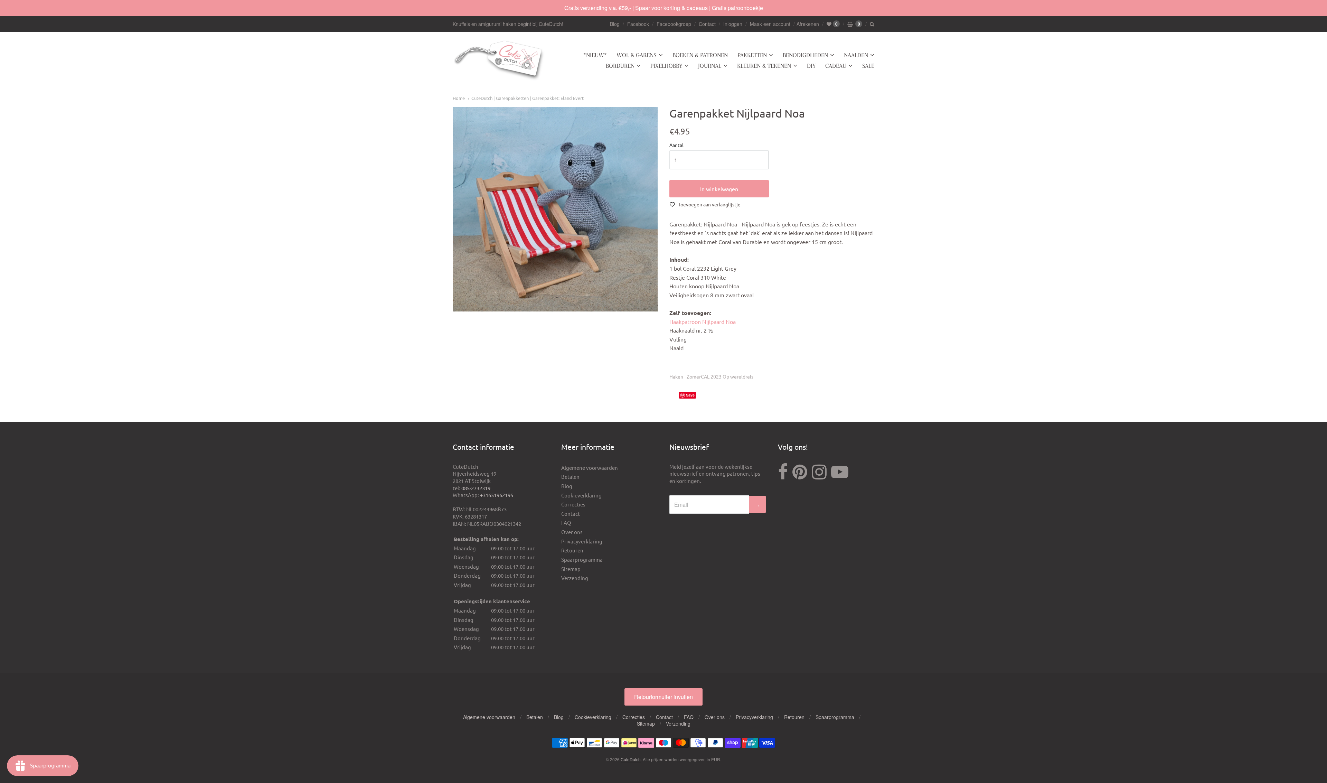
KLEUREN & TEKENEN (764, 65)
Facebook (638, 23)
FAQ (566, 522)
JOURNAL (709, 65)
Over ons (572, 532)
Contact (707, 23)
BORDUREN (620, 65)
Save (690, 395)
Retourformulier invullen (663, 697)
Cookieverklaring (581, 495)
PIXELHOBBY (666, 65)
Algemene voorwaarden (589, 467)
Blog (615, 23)
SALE (868, 65)
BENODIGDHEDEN (805, 55)
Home (459, 98)
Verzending (574, 578)
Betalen (570, 476)
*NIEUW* (595, 55)
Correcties (573, 504)
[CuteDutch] (499, 60)
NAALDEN (856, 55)
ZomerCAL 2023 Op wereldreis (720, 376)
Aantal (676, 145)
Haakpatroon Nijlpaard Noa (702, 321)
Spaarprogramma (582, 559)
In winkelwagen (719, 188)
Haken (676, 376)
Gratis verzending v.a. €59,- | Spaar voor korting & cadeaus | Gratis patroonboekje (663, 8)
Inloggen (732, 23)
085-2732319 (475, 488)
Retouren (572, 550)
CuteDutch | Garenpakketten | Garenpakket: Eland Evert (527, 98)
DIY (811, 65)
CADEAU (835, 65)
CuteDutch (631, 759)
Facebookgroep (674, 23)
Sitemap (571, 569)
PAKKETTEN (752, 55)
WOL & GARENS (637, 55)
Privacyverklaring (581, 541)
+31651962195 (496, 495)
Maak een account (770, 23)
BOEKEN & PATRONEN (700, 55)
